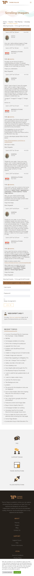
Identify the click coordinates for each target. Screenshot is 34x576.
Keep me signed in (10, 301)
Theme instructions (17, 471)
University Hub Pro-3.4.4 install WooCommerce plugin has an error (15, 411)
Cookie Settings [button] (7, 572)
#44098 (26, 32)
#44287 (26, 208)
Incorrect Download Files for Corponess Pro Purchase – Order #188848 (16, 335)
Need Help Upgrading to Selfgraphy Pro (16, 358)
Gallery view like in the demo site (14, 363)
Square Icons (9, 396)
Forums (10, 22)
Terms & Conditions (17, 555)
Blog (17, 527)
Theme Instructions (17, 545)
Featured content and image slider (15, 402)
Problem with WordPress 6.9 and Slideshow (14, 349)
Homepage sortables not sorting (14, 341)
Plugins (17, 525)
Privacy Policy (18, 558)
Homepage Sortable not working (14, 408)
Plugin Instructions (17, 484)
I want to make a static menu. (14, 377)
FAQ (17, 543)
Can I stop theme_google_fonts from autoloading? (16, 399)
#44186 (26, 74)
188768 (7, 338)
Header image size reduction (13, 355)
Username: (7, 287)
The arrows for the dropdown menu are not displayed (16, 388)
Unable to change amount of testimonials (17, 353)
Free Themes (18, 22)
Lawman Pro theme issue (12, 380)
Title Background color (11, 382)
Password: (7, 293)
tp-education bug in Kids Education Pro (16, 421)
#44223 (26, 106)
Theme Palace (14, 2)
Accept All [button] (17, 572)
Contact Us (17, 530)
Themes (17, 522)
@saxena (11, 59)
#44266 (26, 150)
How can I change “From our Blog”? (15, 360)
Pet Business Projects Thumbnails (15, 370)
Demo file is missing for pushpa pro (15, 343)
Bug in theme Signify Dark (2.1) (14, 405)
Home (5, 22)
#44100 (26, 48)
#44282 (26, 173)
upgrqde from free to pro (12, 346)
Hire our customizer (15, 317)
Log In (8, 305)
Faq (17, 443)
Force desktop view (11, 365)
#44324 (26, 237)
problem (7, 385)
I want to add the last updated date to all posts (17, 374)
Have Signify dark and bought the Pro (16, 368)
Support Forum (17, 457)
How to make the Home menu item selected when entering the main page (16, 415)
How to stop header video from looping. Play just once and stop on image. (16, 392)
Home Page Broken (11, 419)
